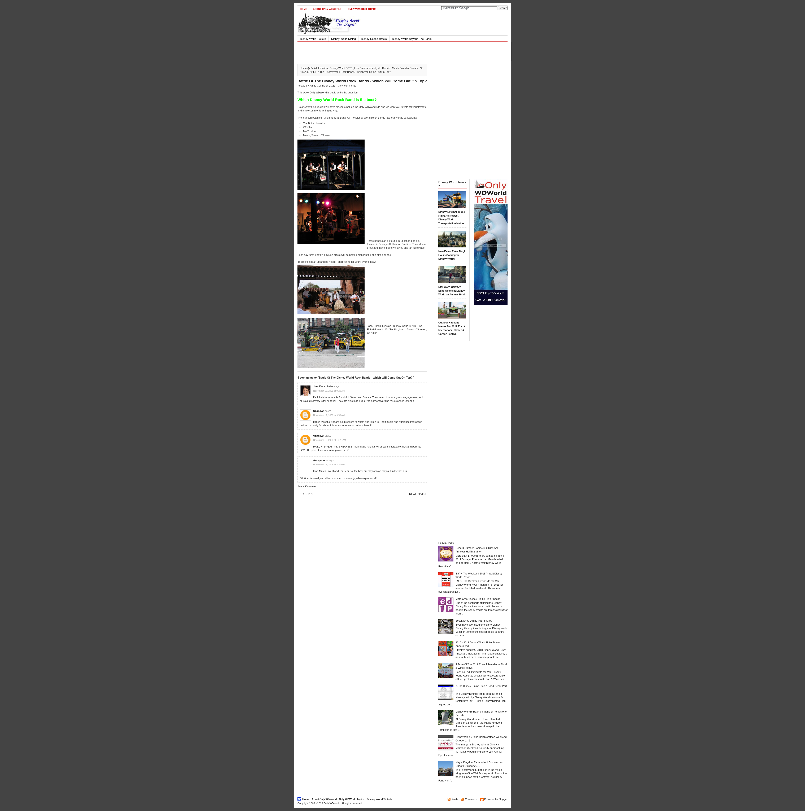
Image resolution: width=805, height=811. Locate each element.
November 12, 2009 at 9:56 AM (329, 415)
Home (303, 9)
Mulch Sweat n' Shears (405, 68)
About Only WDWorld (327, 9)
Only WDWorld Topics (362, 9)
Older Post (307, 494)
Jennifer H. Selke (323, 386)
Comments (471, 799)
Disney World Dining (343, 38)
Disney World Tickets (313, 38)
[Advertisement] (399, 51)
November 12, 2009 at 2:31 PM (329, 464)
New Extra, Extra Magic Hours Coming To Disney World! (452, 255)
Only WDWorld (332, 803)
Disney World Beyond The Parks (412, 38)
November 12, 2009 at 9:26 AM (329, 390)
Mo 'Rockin (384, 68)
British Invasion (319, 68)
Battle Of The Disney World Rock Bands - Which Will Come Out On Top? (362, 81)
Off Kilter (372, 332)
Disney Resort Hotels (374, 38)
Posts (455, 799)
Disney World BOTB (341, 68)
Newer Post (417, 494)
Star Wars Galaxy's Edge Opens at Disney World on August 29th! (451, 291)
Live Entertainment (365, 68)
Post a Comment (306, 486)
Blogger (503, 799)
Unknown (318, 411)
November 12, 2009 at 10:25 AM (329, 440)
